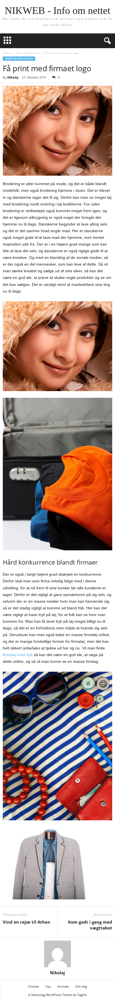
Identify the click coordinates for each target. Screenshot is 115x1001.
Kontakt (63, 986)
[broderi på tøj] (57, 346)
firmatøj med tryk (18, 654)
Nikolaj (12, 77)
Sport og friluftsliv (27, 53)
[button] (106, 41)
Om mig (81, 986)
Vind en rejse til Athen (26, 922)
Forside (33, 986)
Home (7, 53)
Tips (48, 986)
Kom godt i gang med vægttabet (90, 925)
